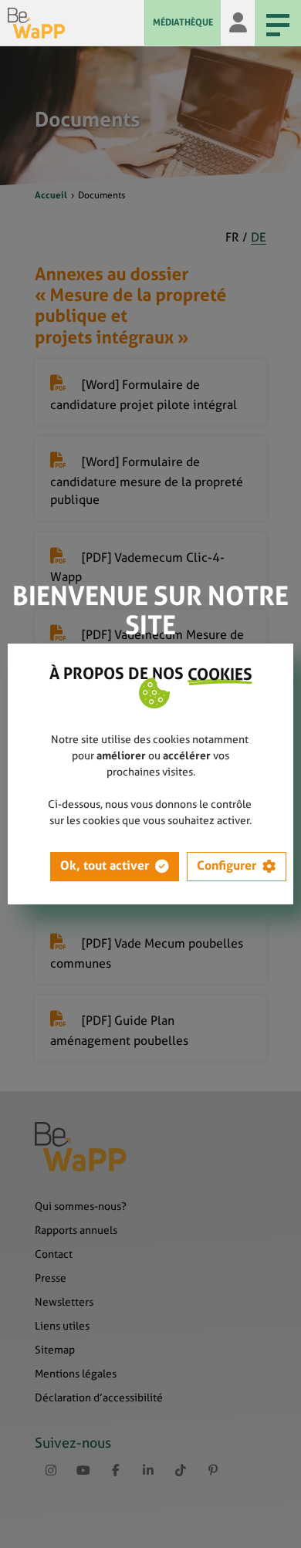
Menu (278, 23)
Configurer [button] (226, 865)
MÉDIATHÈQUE (183, 22)
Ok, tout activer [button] (104, 865)
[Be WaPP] (76, 23)
